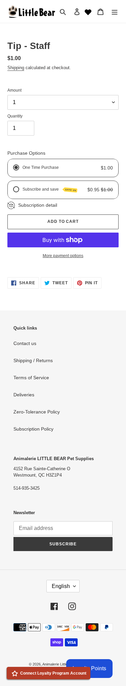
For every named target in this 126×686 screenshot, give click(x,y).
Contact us (24, 343)
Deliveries (23, 394)
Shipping (15, 67)
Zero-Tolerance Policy (36, 411)
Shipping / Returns (33, 360)
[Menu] (115, 11)
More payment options (63, 255)
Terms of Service (31, 377)
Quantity (15, 116)
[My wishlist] (88, 11)
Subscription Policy (33, 429)
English (61, 586)
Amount (14, 90)
